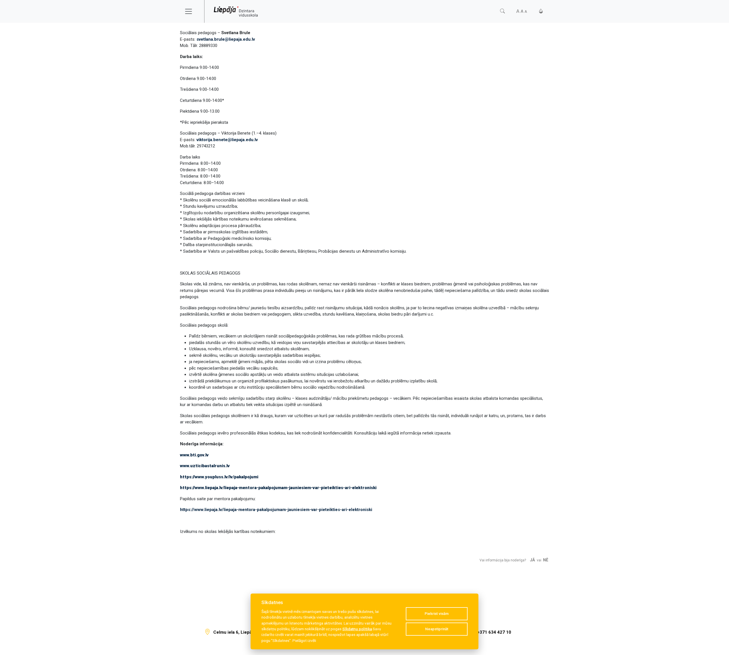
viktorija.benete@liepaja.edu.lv (227, 139)
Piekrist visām (437, 613)
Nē (545, 560)
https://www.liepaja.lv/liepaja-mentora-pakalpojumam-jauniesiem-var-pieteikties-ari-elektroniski (276, 509)
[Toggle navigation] (192, 11)
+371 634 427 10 (494, 632)
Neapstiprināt (436, 629)
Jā (532, 560)
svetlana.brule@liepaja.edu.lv (225, 39)
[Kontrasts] (540, 11)
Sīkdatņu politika (357, 629)
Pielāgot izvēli (304, 640)
